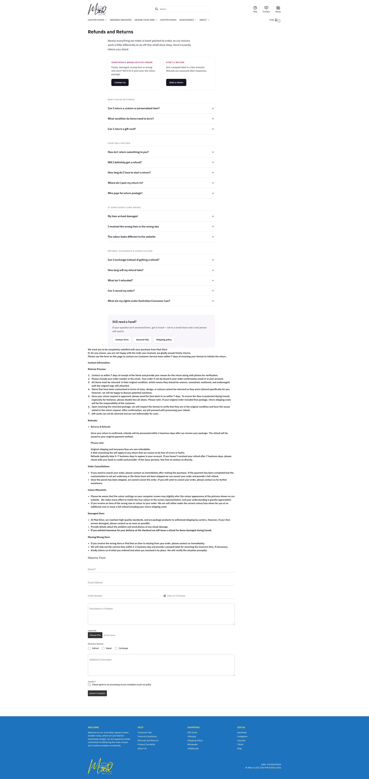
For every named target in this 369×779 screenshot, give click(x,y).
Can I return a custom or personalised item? (134, 108)
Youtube (241, 740)
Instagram (242, 736)
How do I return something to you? (128, 152)
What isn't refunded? (120, 280)
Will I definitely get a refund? (125, 162)
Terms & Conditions (147, 736)
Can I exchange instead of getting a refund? (133, 259)
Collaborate (193, 748)
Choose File (95, 635)
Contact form (122, 339)
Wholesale (192, 744)
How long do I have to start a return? (129, 172)
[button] (275, 20)
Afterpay (191, 736)
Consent (92, 682)
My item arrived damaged (123, 216)
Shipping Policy (195, 740)
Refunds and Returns (148, 740)
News (278, 11)
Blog (239, 748)
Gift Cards (192, 732)
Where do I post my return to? (125, 182)
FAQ (255, 11)
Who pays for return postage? (125, 193)
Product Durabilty (146, 744)
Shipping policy (164, 339)
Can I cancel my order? (121, 290)
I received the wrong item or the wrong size (133, 226)
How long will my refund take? (125, 270)
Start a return (176, 82)
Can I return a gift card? (122, 129)
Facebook (241, 732)
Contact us (120, 82)
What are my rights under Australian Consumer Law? (139, 301)
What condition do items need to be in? (131, 118)
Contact (266, 11)
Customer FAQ (145, 732)
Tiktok (240, 744)
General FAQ (142, 339)
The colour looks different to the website (131, 236)
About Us (142, 748)
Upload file (92, 631)
